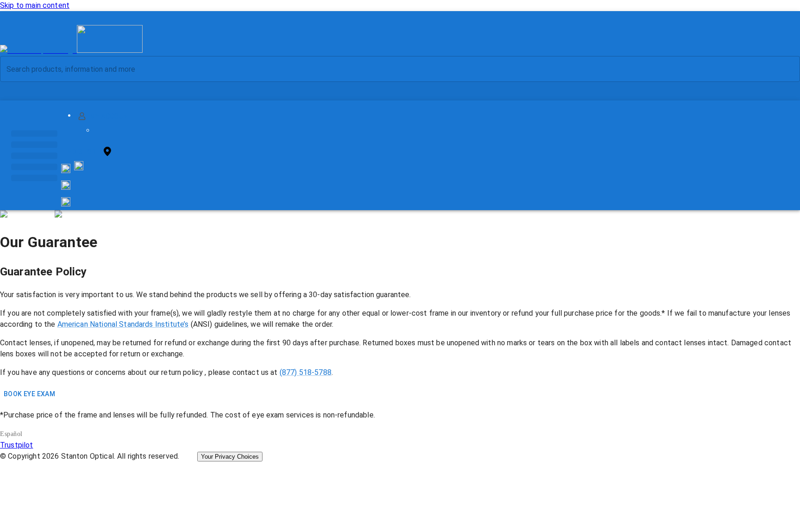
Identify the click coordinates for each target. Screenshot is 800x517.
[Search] (785, 69)
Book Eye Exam (29, 394)
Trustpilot (16, 445)
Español (11, 433)
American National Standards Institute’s (123, 324)
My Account (111, 116)
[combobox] (392, 69)
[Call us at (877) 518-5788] (78, 167)
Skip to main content (34, 5)
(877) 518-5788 (305, 372)
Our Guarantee (48, 242)
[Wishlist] (65, 185)
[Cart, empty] (65, 201)
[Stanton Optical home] (71, 50)
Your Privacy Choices (230, 456)
